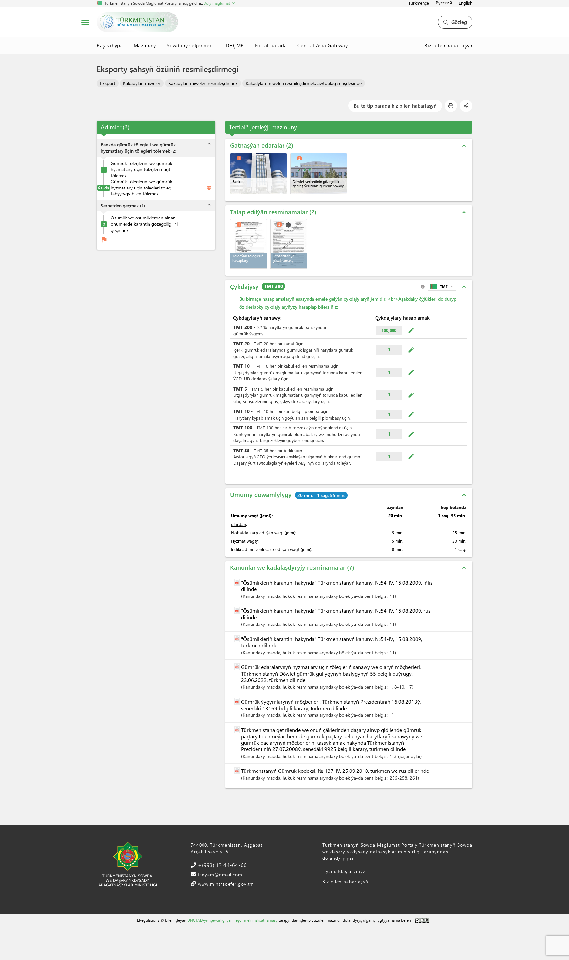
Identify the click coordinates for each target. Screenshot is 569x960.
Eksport (107, 83)
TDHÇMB (233, 45)
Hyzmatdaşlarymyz (343, 871)
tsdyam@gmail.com (219, 874)
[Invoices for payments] (248, 244)
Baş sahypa (110, 45)
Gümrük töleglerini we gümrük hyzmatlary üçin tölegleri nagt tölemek (141, 169)
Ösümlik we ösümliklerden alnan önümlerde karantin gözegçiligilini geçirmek (144, 224)
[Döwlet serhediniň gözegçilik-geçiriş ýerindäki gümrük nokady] (318, 173)
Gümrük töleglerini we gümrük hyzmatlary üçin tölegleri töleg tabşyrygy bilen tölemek (141, 188)
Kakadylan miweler (141, 83)
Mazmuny (145, 45)
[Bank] (258, 173)
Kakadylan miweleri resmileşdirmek (203, 83)
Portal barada (271, 45)
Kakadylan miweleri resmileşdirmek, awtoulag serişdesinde (304, 83)
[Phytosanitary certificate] (288, 244)
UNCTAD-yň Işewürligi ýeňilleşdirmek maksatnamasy (232, 920)
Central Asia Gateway (322, 45)
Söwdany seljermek (189, 45)
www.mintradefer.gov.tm (225, 884)
